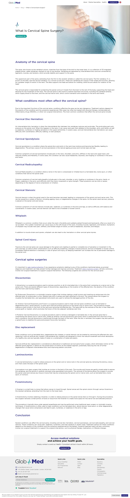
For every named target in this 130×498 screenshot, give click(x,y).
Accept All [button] (124, 495)
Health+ (104, 2)
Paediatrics (100, 475)
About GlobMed (62, 461)
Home (17, 7)
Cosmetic (100, 463)
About (85, 2)
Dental (99, 465)
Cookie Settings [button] (116, 495)
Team (78, 465)
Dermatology (101, 467)
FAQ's (79, 461)
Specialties (61, 463)
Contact (79, 463)
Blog (22, 7)
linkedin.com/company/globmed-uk (27, 473)
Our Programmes (63, 465)
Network (60, 467)
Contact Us (21, 36)
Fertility (99, 469)
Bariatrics (100, 461)
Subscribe (50, 479)
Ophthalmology (101, 473)
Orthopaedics (101, 471)
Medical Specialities (94, 2)
